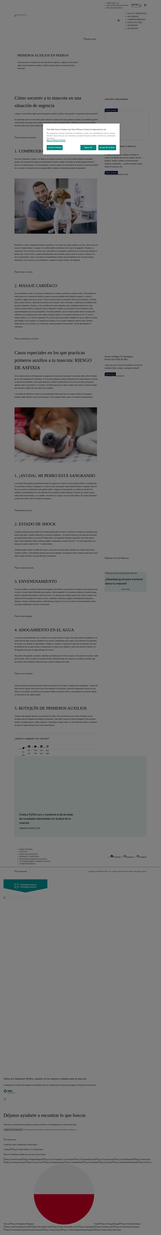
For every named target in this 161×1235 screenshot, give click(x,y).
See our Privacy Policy (56, 141)
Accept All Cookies (107, 147)
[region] (81, 139)
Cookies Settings (54, 147)
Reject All (88, 147)
